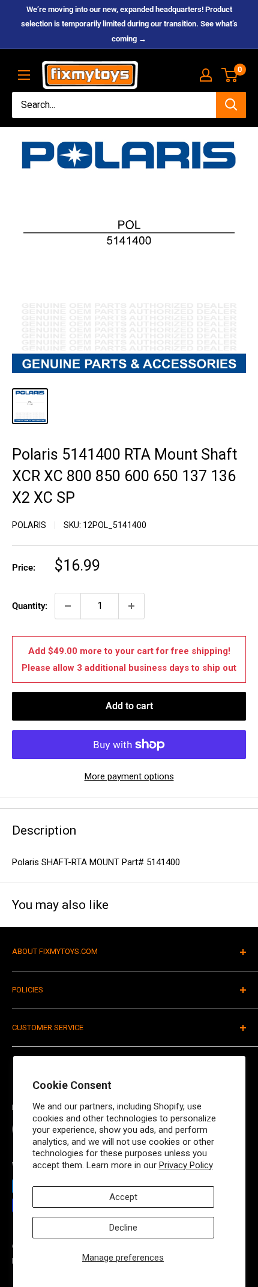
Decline (123, 1227)
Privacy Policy (186, 1165)
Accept (123, 1197)
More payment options (129, 776)
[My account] (206, 75)
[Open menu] (24, 75)
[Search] (231, 105)
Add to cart (129, 706)
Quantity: (29, 606)
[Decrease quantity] (67, 606)
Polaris (29, 525)
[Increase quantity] (131, 606)
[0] (230, 75)
